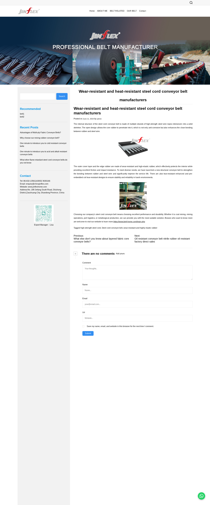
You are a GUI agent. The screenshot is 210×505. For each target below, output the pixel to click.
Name (85, 285)
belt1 (22, 114)
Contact (142, 11)
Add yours (120, 254)
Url (83, 312)
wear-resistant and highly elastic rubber (140, 228)
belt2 (22, 117)
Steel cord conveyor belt (112, 228)
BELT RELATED (117, 11)
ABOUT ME (102, 11)
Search (62, 96)
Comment (86, 263)
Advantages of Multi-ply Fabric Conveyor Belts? (40, 132)
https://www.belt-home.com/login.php (129, 222)
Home (92, 11)
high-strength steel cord (91, 228)
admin (99, 119)
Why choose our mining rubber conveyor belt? (39, 138)
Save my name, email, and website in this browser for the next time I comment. (120, 326)
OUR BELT (132, 11)
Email (84, 298)
